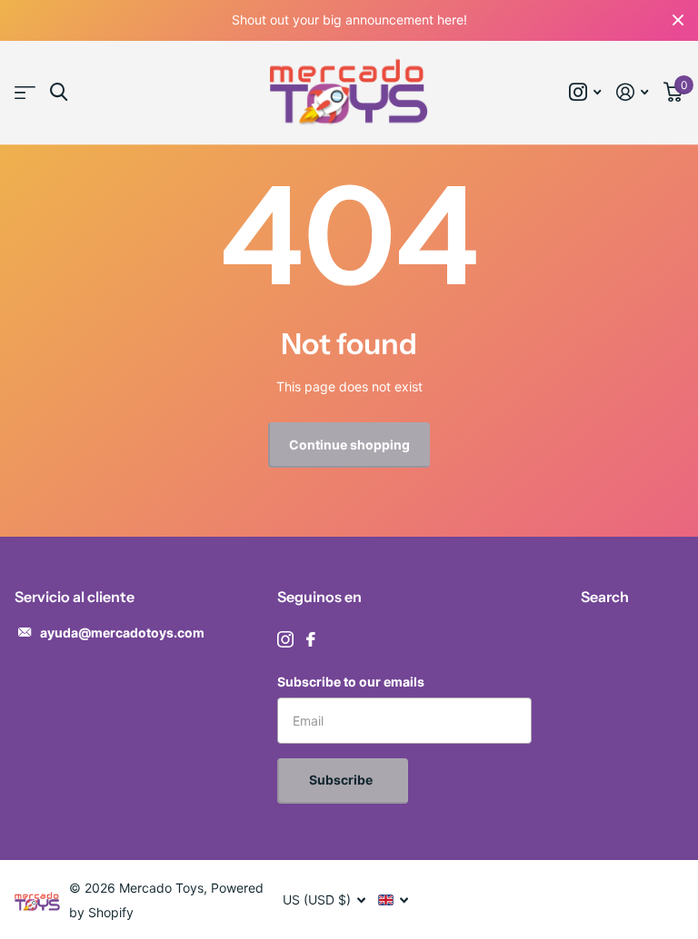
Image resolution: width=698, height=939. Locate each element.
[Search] (58, 92)
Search (605, 597)
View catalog (25, 93)
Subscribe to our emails (350, 681)
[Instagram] (285, 639)
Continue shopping (349, 444)
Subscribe (342, 779)
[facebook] (310, 639)
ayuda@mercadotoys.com (122, 632)
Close (678, 20)
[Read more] (585, 92)
